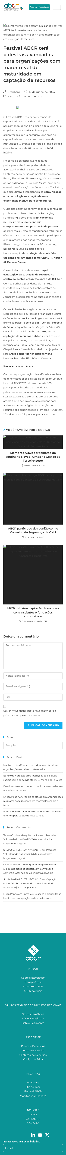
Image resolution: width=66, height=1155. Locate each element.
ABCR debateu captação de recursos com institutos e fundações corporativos (33, 612)
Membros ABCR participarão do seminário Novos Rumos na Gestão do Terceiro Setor (33, 456)
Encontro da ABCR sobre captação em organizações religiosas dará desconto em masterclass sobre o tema (33, 801)
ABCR (11, 96)
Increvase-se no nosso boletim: (21, 1141)
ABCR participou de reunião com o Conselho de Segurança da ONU (33, 530)
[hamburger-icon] (57, 7)
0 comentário (33, 96)
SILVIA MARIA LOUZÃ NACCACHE (22, 849)
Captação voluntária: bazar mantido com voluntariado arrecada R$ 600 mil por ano (30, 883)
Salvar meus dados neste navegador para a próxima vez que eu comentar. (29, 713)
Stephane (14, 92)
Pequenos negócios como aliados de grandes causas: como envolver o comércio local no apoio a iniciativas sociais (29, 868)
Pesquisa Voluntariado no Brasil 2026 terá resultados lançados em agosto (29, 839)
